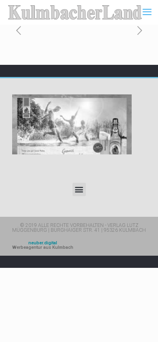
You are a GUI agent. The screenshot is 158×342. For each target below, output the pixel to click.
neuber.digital (42, 245)
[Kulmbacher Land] (75, 12)
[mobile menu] (147, 12)
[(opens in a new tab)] (72, 124)
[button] (79, 189)
